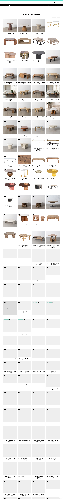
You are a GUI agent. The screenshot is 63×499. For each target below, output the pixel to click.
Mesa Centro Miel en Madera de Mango (38, 458)
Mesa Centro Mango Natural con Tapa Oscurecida (53, 476)
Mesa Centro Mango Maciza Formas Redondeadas (53, 388)
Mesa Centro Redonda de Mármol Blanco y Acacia (24, 223)
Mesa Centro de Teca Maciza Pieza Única (10, 240)
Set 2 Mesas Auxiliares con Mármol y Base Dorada (53, 28)
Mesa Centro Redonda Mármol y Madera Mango (10, 297)
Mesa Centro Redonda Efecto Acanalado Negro (38, 60)
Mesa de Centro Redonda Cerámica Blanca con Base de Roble (52, 117)
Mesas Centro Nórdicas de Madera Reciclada (52, 276)
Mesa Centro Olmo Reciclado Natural (24, 99)
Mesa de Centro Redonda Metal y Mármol (39, 178)
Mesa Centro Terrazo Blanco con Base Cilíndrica (10, 152)
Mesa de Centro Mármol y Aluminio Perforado (10, 205)
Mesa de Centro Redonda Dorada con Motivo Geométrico (52, 179)
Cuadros (14, 5)
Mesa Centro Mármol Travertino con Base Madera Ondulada (24, 298)
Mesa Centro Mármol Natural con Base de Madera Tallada (24, 210)
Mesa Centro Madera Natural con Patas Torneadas (38, 165)
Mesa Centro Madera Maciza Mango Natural (10, 358)
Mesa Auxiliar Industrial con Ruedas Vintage (10, 333)
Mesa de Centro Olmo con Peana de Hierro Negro (53, 210)
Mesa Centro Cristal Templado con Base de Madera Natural (53, 246)
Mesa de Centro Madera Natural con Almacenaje (39, 245)
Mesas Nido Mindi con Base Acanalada (38, 223)
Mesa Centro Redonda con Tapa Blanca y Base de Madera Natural (24, 34)
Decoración (19, 5)
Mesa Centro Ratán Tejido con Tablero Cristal (24, 311)
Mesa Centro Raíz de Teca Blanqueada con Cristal (39, 371)
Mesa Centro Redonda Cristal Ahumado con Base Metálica (24, 135)
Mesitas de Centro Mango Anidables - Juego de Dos (38, 82)
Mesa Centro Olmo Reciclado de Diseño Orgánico (39, 116)
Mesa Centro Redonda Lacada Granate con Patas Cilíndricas (24, 441)
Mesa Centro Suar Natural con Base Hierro (10, 494)
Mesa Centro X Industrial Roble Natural (53, 297)
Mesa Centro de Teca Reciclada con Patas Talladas (38, 328)
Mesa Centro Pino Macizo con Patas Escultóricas (53, 99)
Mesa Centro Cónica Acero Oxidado (10, 33)
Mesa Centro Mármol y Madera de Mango (39, 280)
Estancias (35, 5)
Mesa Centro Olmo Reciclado (38, 99)
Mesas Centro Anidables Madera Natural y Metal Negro (39, 47)
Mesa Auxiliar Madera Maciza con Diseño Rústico (24, 245)
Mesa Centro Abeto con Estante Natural (24, 358)
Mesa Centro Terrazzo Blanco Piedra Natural (24, 152)
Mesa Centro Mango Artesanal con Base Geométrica (24, 476)
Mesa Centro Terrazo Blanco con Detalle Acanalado (53, 134)
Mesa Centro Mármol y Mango (53, 371)
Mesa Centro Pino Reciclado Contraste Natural (10, 371)
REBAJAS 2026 (10, 5)
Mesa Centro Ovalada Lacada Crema (10, 440)
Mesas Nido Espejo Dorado (24, 178)
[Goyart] (10, 3)
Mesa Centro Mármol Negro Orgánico (10, 458)
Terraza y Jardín (30, 5)
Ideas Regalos (41, 5)
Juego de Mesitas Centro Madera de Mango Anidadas (10, 82)
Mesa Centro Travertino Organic (24, 280)
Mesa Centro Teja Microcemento (39, 405)
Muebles (24, 5)
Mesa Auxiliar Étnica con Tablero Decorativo (24, 333)
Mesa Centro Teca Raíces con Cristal (24, 494)
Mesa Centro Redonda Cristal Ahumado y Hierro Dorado (39, 135)
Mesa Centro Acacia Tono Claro (53, 165)
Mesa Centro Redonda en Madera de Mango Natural (38, 297)
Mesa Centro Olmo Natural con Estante (53, 490)
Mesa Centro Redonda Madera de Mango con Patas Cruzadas (24, 459)
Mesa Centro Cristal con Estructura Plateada (10, 165)
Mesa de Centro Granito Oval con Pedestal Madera (38, 384)
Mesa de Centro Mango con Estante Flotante (10, 405)
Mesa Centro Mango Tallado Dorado (24, 60)
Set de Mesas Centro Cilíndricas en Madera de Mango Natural (10, 61)
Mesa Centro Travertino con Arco (10, 384)
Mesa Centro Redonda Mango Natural (24, 384)
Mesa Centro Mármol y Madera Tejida (38, 210)
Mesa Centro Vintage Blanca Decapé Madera (38, 358)
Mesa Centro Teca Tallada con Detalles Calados (53, 223)
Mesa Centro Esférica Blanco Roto (53, 405)
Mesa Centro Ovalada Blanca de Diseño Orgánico (10, 228)
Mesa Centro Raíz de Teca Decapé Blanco (24, 371)
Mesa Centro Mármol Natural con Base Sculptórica (10, 280)
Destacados (47, 5)
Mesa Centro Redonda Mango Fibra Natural (53, 358)
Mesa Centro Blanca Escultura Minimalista (38, 440)
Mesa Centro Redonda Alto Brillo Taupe (38, 33)
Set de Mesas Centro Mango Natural (52, 328)
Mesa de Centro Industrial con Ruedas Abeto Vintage (52, 148)
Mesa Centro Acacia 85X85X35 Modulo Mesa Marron (24, 165)
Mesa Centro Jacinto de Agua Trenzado (38, 263)
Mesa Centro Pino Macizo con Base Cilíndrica (10, 99)
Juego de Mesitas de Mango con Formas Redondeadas (24, 82)
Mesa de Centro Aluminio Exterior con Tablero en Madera (53, 192)
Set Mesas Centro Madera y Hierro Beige (10, 476)
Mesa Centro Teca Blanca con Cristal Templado (38, 494)
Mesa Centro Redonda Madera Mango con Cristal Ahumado (39, 477)
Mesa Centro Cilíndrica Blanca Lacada (24, 405)
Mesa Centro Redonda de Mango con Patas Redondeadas (10, 47)
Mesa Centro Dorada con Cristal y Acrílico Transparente (39, 149)
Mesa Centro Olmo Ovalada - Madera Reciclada (53, 82)
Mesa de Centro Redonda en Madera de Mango (10, 134)
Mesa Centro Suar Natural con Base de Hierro (53, 263)
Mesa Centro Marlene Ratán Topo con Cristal (52, 440)
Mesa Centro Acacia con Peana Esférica (10, 178)
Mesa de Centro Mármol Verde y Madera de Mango (53, 458)
